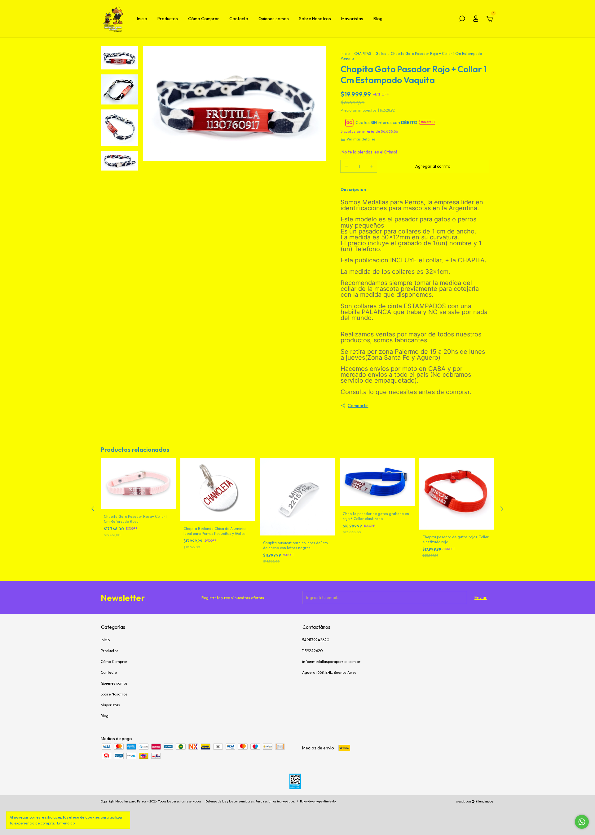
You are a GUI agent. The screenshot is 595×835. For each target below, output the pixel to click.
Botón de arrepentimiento (318, 801)
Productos (167, 18)
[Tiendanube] (475, 802)
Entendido (66, 823)
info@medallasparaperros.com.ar (331, 661)
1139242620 (312, 650)
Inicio (142, 18)
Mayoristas (352, 18)
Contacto (238, 18)
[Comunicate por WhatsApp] (582, 822)
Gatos (381, 53)
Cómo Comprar (203, 18)
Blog (377, 18)
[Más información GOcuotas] (427, 123)
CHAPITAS (362, 53)
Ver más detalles (361, 139)
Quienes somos (273, 18)
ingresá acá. (286, 801)
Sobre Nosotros (315, 18)
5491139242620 (315, 639)
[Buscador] (462, 19)
